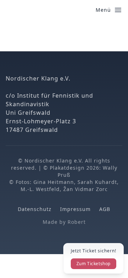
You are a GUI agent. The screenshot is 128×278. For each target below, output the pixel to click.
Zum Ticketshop (93, 264)
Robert (77, 221)
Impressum (75, 209)
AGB (104, 209)
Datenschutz (35, 209)
